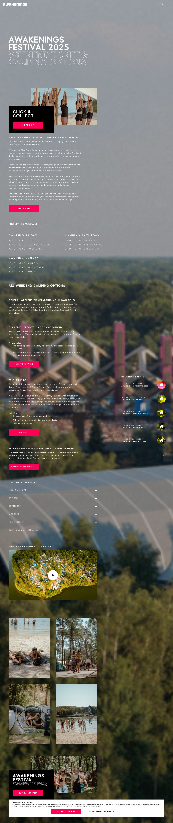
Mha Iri (32, 271)
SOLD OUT (23, 432)
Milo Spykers (36, 267)
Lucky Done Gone (39, 245)
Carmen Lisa (92, 249)
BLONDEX (33, 263)
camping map (24, 208)
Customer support (28, 793)
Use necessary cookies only (102, 812)
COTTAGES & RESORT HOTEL (24, 467)
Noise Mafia (35, 249)
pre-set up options (23, 364)
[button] (159, 455)
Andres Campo (93, 245)
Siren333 (89, 241)
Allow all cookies (66, 812)
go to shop (28, 125)
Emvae (31, 241)
